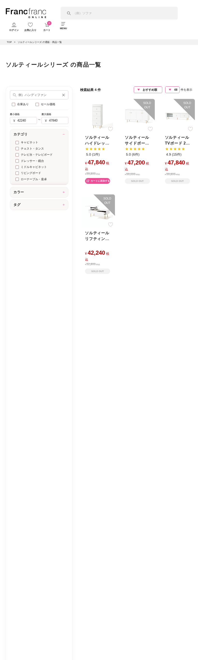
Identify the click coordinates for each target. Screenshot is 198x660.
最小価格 (15, 114)
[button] (63, 95)
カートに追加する (100, 180)
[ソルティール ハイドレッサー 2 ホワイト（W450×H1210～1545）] (97, 116)
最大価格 (46, 114)
